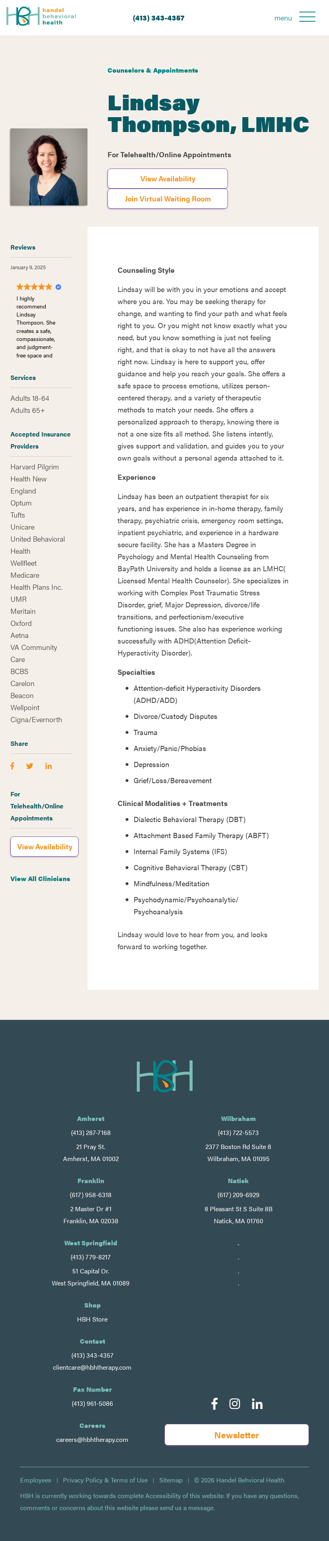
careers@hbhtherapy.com (92, 1439)
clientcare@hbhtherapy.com (92, 1367)
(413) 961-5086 (92, 1403)
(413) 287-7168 (91, 1132)
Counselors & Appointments (153, 70)
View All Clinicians (40, 878)
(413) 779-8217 (91, 1256)
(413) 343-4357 (159, 17)
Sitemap (171, 1480)
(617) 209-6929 (238, 1194)
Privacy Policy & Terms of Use (105, 1480)
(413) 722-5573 (238, 1132)
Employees (35, 1480)
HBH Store (92, 1319)
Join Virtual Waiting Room (168, 198)
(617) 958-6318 (91, 1194)
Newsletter (236, 1434)
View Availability (167, 178)
